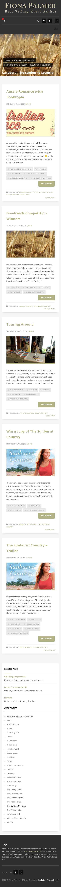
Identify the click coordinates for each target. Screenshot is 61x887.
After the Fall (18, 851)
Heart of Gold (13, 749)
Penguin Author (32, 624)
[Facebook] (44, 21)
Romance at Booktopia (18, 178)
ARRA (12, 857)
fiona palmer (15, 173)
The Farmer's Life (14, 793)
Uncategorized (13, 814)
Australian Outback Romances (20, 716)
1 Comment (50, 416)
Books (21, 192)
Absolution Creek (35, 849)
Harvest (8, 697)
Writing (10, 822)
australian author (17, 505)
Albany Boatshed (16, 390)
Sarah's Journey (14, 781)
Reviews (10, 773)
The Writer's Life (14, 810)
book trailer (36, 619)
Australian (24, 849)
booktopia (42, 169)
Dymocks (45, 390)
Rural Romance (33, 628)
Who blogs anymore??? (15, 676)
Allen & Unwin (7, 849)
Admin (28, 104)
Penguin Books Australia (35, 173)
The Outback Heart (15, 797)
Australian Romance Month (21, 169)
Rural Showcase (14, 777)
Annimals (44, 851)
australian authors (28, 854)
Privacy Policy (52, 880)
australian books (49, 849)
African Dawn (7, 851)
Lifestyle (10, 757)
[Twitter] (50, 21)
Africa (44, 857)
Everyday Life (13, 732)
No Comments (49, 309)
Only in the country (15, 765)
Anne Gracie (47, 854)
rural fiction (15, 292)
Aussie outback (21, 857)
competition (14, 287)
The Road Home (14, 802)
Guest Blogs (12, 745)
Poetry (10, 769)
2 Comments (50, 198)
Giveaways (28, 192)
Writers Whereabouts (16, 818)
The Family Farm (39, 192)
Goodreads (45, 287)
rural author (15, 510)
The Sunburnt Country (42, 178)
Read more (46, 183)
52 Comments (50, 530)
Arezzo (39, 854)
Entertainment (13, 724)
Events (21, 413)
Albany (16, 849)
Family (9, 736)
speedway (11, 785)
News (27, 413)
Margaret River (32, 394)
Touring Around (20, 324)
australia (17, 854)
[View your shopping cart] (4, 21)
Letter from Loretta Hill (15, 687)
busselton (33, 390)
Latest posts (12, 753)
